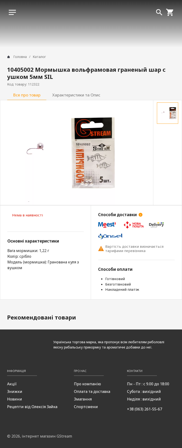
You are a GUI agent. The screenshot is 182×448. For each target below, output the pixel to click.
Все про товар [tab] (27, 95)
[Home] (8, 56)
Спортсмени (86, 406)
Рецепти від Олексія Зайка (32, 406)
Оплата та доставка (92, 391)
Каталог (39, 56)
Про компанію (87, 383)
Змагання (83, 399)
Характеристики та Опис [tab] (76, 95)
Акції (12, 383)
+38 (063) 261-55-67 (144, 409)
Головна (20, 56)
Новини (14, 399)
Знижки (14, 391)
